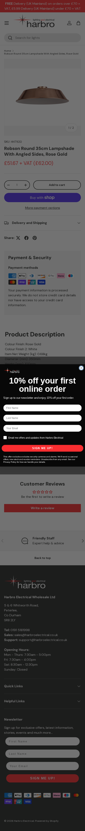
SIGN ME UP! (42, 448)
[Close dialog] (81, 368)
